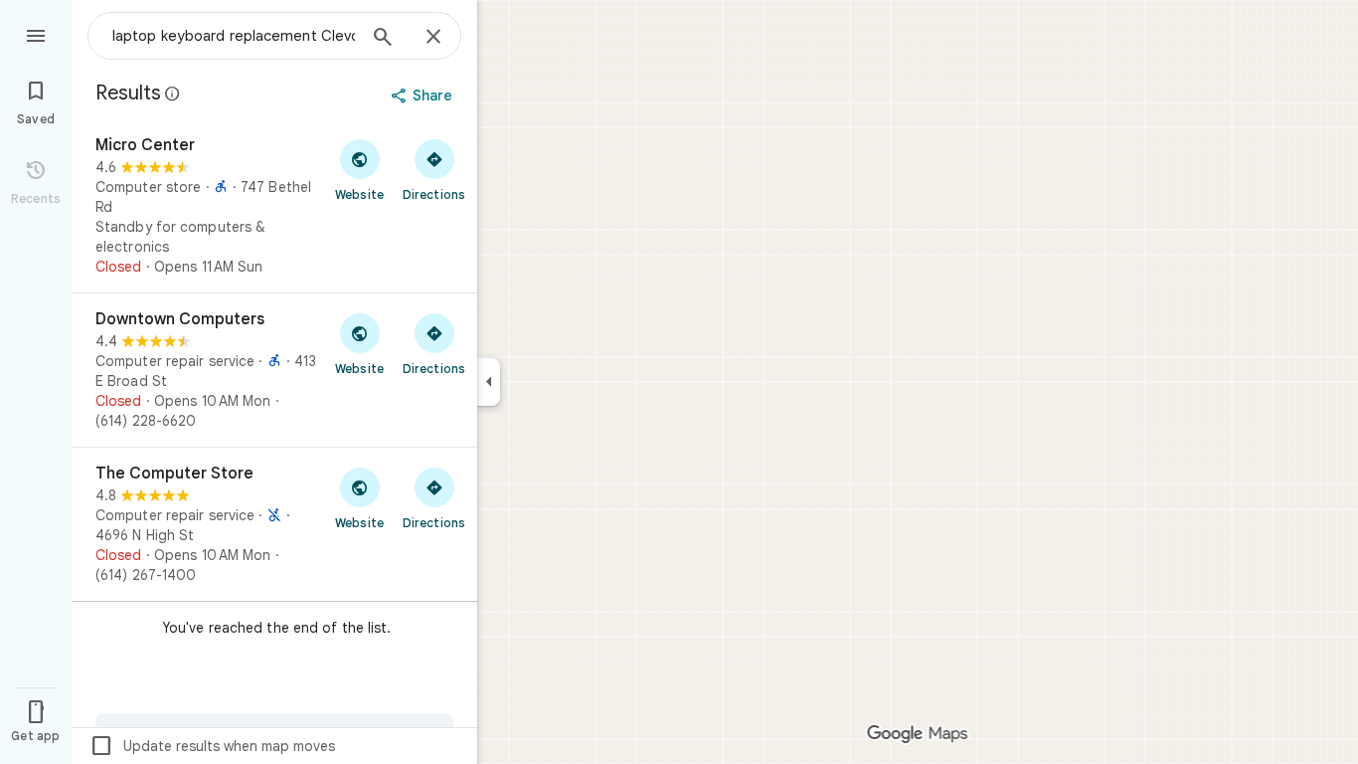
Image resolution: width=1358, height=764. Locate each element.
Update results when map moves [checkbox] (212, 746)
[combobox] (233, 36)
